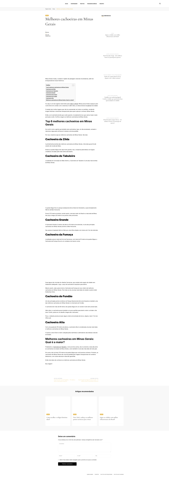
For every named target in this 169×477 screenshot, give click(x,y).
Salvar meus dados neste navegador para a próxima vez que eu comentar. (78, 459)
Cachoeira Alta (50, 98)
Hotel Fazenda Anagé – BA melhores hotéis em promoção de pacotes (112, 56)
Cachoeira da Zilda (51, 89)
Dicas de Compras (107, 74)
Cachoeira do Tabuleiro (52, 91)
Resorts (102, 3)
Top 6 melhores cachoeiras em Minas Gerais (57, 87)
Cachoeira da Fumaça (51, 94)
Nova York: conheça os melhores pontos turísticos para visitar (83, 418)
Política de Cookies (119, 474)
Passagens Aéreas (92, 3)
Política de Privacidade (106, 474)
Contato (97, 474)
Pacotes (82, 3)
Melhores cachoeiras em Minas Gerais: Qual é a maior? (60, 100)
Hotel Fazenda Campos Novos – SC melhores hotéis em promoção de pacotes (112, 121)
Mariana (47, 32)
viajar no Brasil (74, 103)
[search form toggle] (160, 3)
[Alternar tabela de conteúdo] (72, 85)
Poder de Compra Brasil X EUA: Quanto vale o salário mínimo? (112, 77)
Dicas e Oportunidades (117, 74)
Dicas (66, 3)
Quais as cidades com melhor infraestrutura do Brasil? (112, 35)
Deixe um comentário (49, 35)
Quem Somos (90, 474)
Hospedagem (74, 3)
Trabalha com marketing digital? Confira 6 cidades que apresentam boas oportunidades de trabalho (113, 98)
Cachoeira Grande (50, 92)
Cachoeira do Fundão (51, 96)
